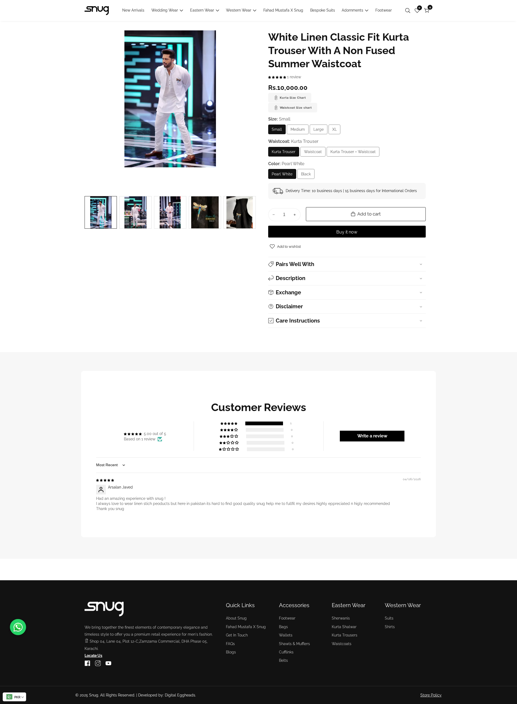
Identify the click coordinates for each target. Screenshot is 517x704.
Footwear (383, 10)
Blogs (231, 652)
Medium (300, 131)
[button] (277, 77)
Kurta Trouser (284, 153)
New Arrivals (133, 10)
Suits (389, 618)
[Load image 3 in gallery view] (170, 212)
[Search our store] (409, 10)
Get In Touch (237, 635)
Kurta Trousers (344, 635)
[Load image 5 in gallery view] (239, 212)
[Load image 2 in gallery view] (135, 212)
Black (308, 175)
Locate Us (93, 655)
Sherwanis (341, 618)
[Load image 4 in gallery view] (205, 212)
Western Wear (238, 10)
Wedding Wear (164, 10)
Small (279, 131)
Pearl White (282, 175)
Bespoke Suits (322, 10)
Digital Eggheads (180, 695)
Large (320, 131)
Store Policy (431, 695)
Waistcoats (341, 644)
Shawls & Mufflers (294, 644)
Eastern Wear (202, 10)
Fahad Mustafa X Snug (283, 10)
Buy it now (346, 232)
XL (335, 131)
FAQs (230, 644)
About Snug (236, 618)
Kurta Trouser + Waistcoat (353, 153)
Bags (283, 627)
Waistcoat (315, 153)
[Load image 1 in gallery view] (101, 212)
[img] (105, 480)
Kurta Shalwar (344, 627)
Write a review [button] (372, 435)
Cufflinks (286, 652)
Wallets (285, 635)
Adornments (352, 10)
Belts (283, 660)
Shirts (390, 627)
